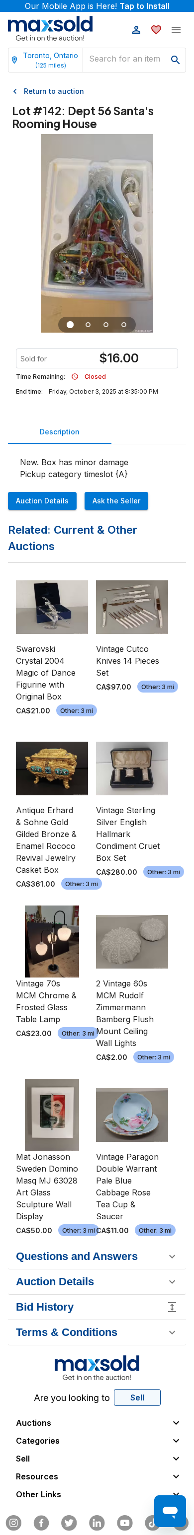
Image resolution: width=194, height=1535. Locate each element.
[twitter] (69, 1523)
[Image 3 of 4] (106, 325)
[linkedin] (97, 1523)
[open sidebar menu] (176, 30)
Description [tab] (60, 431)
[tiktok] (153, 1523)
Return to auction (54, 91)
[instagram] (13, 1523)
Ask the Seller (116, 500)
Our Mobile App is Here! (97, 6)
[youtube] (125, 1523)
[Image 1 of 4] (70, 325)
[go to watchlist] (156, 30)
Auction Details (42, 500)
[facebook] (41, 1523)
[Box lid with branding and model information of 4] (124, 325)
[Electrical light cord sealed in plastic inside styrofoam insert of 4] (88, 325)
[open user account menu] (136, 30)
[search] (176, 60)
